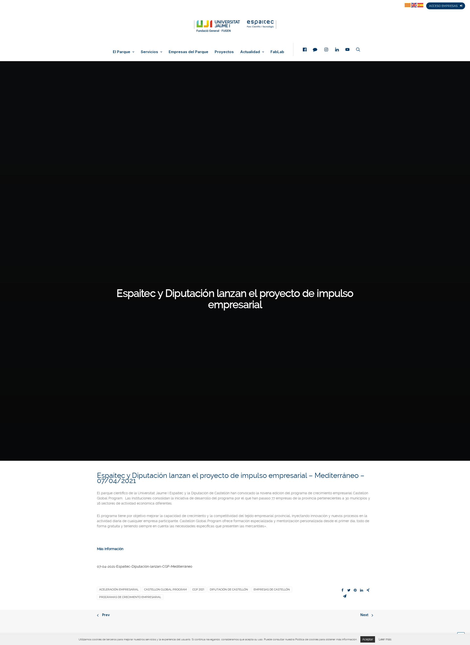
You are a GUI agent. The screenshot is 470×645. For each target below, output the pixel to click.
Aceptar (367, 639)
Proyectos (224, 52)
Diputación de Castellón (229, 589)
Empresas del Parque (188, 52)
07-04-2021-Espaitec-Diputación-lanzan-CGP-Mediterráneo (144, 566)
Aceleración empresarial (119, 589)
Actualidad (250, 52)
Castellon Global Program (165, 589)
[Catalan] (408, 5)
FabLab (277, 52)
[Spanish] (420, 5)
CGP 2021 (198, 589)
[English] (414, 5)
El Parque (121, 52)
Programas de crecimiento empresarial (130, 597)
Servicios (149, 52)
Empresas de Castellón (272, 589)
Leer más (385, 639)
